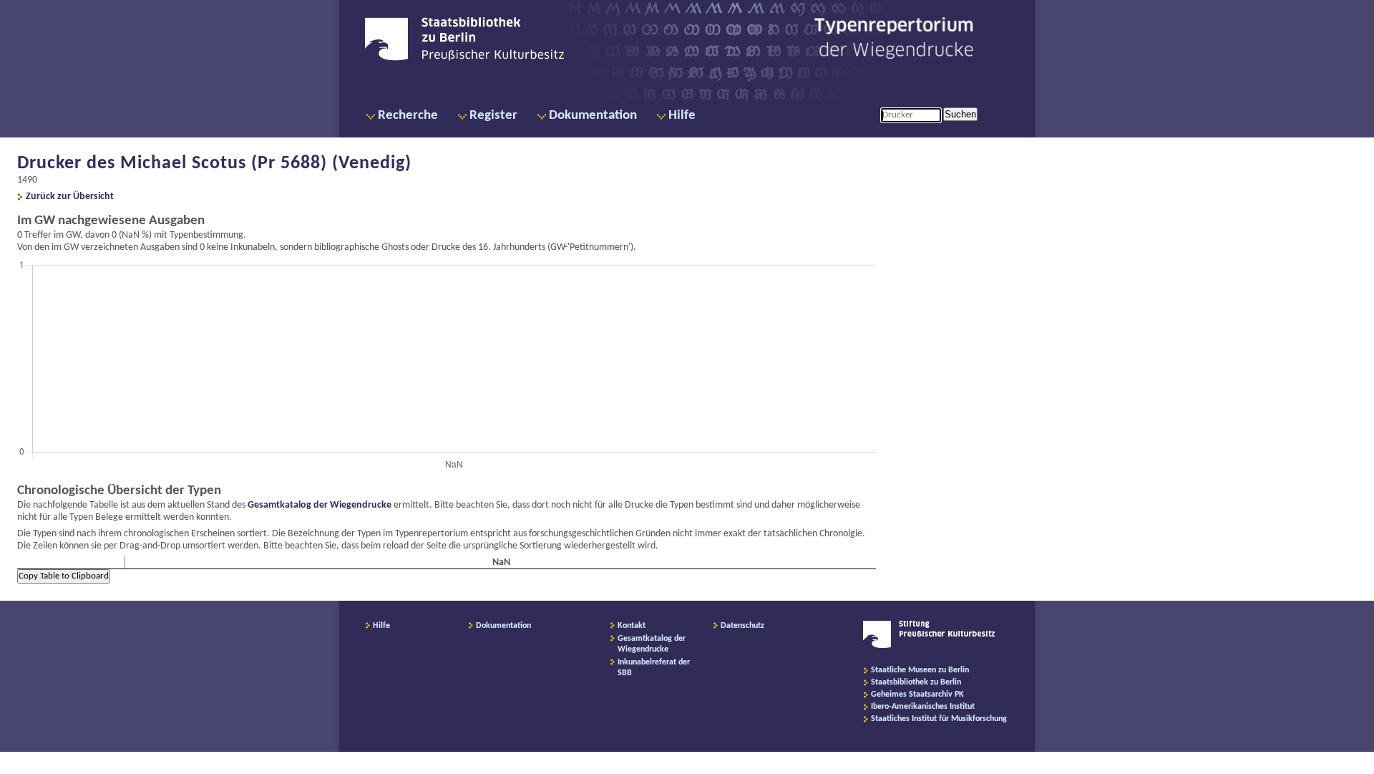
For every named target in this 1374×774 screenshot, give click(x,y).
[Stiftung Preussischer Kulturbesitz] (929, 646)
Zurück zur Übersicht (70, 196)
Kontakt (631, 625)
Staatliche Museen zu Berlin (920, 670)
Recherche (408, 115)
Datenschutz (742, 625)
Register (493, 115)
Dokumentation (593, 115)
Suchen (960, 114)
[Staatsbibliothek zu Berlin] (464, 58)
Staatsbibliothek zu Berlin (916, 682)
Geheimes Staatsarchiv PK (917, 694)
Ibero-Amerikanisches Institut (923, 706)
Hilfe (682, 115)
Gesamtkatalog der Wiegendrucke (319, 505)
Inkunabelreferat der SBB (654, 667)
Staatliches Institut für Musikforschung (939, 719)
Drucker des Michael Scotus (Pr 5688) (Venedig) (214, 163)
